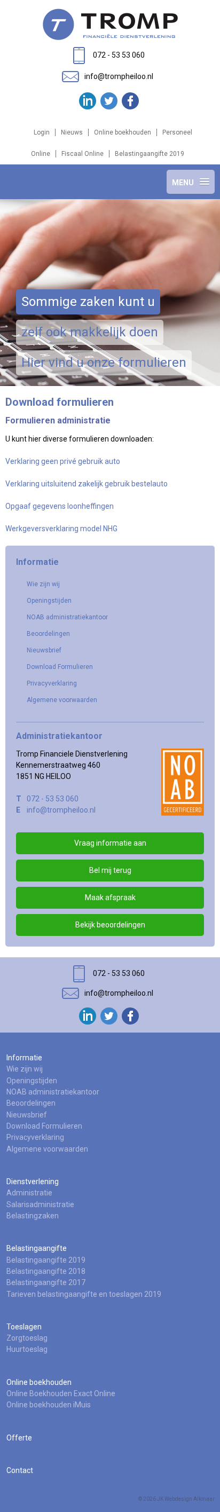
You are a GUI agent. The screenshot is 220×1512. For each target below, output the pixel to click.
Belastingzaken (32, 1215)
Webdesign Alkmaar (189, 1499)
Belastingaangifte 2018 (45, 1271)
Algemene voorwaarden (62, 700)
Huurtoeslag (27, 1349)
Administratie (29, 1192)
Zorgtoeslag (27, 1338)
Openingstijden (49, 600)
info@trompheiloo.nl (61, 810)
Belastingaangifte (36, 1248)
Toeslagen (24, 1326)
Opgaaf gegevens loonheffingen (59, 506)
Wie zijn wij (43, 584)
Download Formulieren (60, 667)
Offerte (19, 1438)
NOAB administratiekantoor (67, 617)
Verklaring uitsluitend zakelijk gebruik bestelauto (86, 483)
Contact (19, 1470)
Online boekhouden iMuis (48, 1404)
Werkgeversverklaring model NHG (61, 528)
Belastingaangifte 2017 (45, 1282)
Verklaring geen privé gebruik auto (62, 461)
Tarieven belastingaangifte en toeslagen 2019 (83, 1294)
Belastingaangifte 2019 (149, 154)
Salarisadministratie (40, 1204)
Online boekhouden (122, 132)
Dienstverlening (32, 1181)
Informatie (24, 1057)
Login (42, 132)
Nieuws (72, 132)
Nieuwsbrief (44, 650)
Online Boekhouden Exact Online (60, 1393)
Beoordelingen (48, 633)
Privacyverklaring (52, 683)
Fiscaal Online (82, 154)
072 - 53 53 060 (52, 798)
